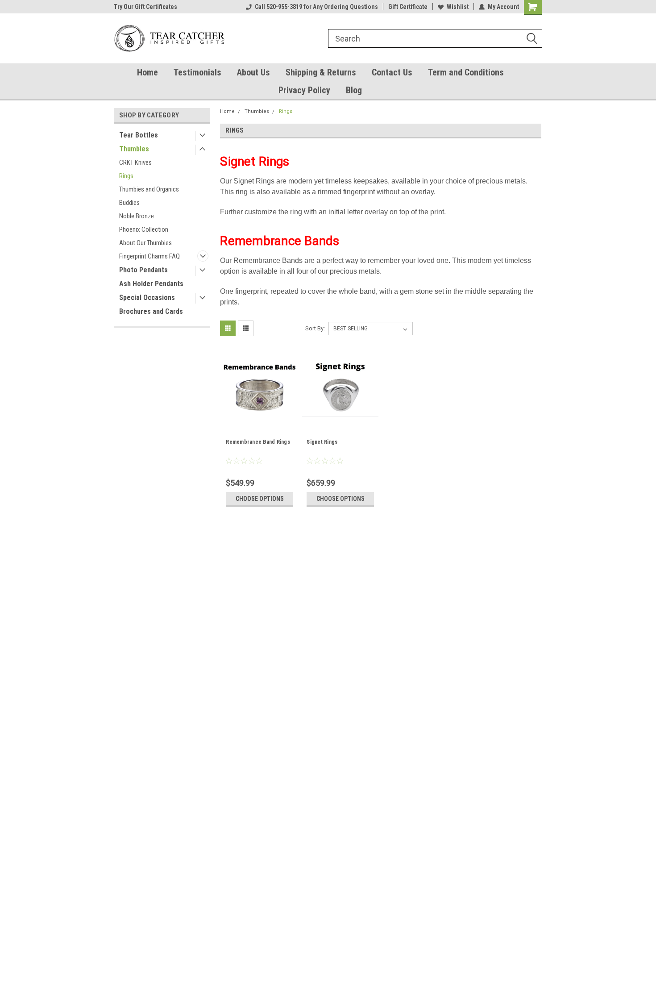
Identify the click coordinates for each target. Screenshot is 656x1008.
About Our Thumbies (145, 243)
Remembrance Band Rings (258, 442)
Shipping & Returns (321, 72)
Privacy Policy (304, 90)
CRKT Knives (135, 162)
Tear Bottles (138, 135)
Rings (126, 176)
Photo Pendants (143, 270)
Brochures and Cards (151, 311)
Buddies (129, 203)
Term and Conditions (466, 72)
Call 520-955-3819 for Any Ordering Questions (316, 6)
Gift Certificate (408, 6)
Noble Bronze (136, 216)
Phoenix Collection (143, 229)
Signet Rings (322, 442)
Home (147, 72)
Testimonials (197, 72)
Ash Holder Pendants (151, 283)
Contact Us (392, 72)
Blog (354, 90)
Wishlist (458, 6)
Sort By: (315, 328)
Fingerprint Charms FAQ (149, 256)
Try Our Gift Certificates (145, 6)
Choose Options (260, 498)
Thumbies (134, 149)
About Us (253, 72)
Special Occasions (147, 297)
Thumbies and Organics (149, 189)
